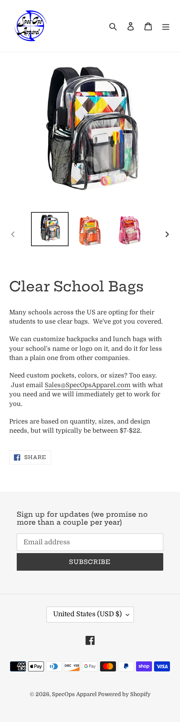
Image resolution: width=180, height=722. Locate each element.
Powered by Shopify (124, 694)
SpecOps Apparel (75, 694)
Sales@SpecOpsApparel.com (88, 385)
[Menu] (166, 26)
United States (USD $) (87, 614)
